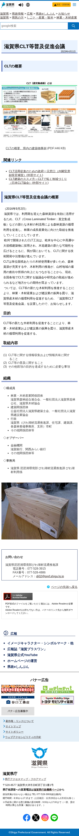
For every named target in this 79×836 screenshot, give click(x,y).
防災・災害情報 (63, 4)
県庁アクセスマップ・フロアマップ (25, 779)
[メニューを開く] (74, 4)
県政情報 (18, 13)
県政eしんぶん (45, 13)
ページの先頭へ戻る (64, 586)
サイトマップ (13, 726)
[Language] (28, 5)
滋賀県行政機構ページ (46, 789)
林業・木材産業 (66, 17)
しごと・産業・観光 (40, 17)
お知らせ (64, 13)
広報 (30, 13)
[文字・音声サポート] (21, 5)
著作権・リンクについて (20, 721)
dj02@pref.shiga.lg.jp (50, 576)
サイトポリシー (15, 731)
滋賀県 (4, 13)
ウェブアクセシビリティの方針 (23, 737)
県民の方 (18, 17)
